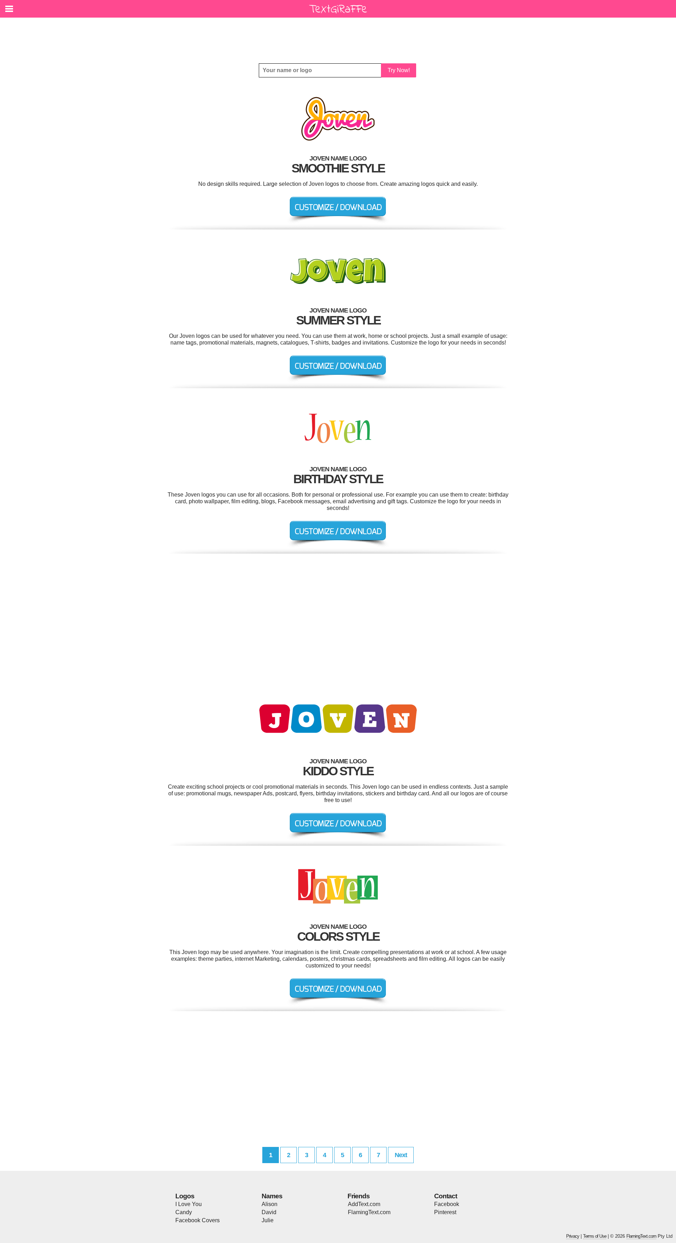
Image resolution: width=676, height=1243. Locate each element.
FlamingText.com (369, 1212)
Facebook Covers (197, 1220)
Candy (183, 1212)
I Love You (188, 1204)
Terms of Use (594, 1236)
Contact (445, 1196)
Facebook (446, 1204)
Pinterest (445, 1212)
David (269, 1212)
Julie (268, 1220)
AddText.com (364, 1204)
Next (401, 1155)
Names (272, 1196)
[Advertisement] (340, 35)
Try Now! (399, 70)
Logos (184, 1196)
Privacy (572, 1236)
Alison (269, 1204)
